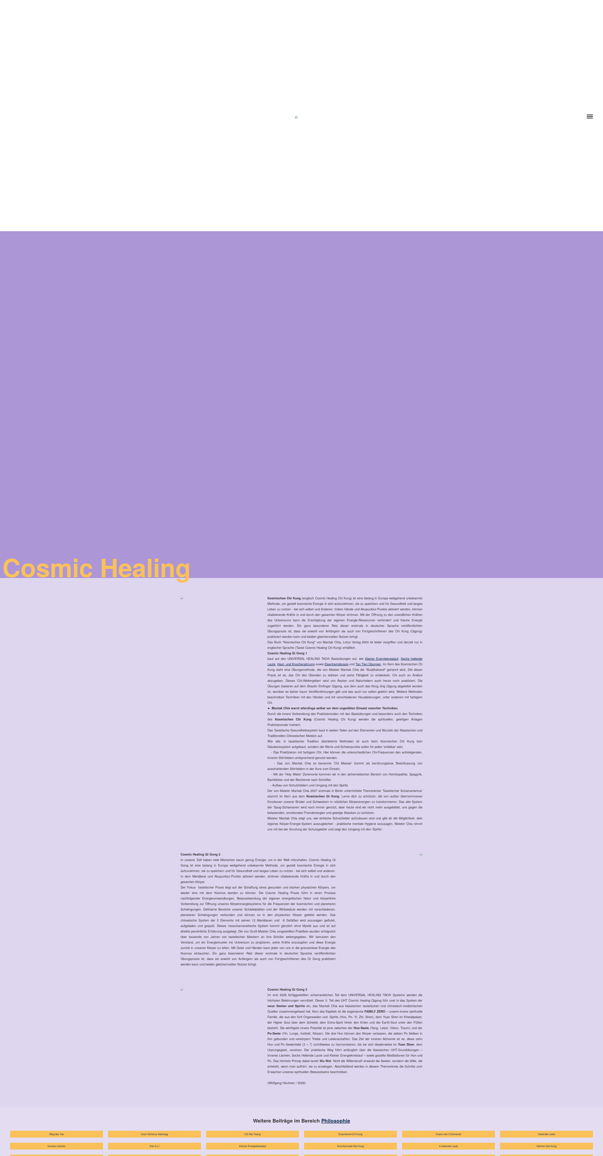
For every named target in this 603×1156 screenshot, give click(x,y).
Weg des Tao (56, 1134)
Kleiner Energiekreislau (381, 658)
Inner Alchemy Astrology (154, 1134)
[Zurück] (13, 117)
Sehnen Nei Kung (547, 1146)
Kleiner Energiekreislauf (252, 1146)
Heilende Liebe (546, 1134)
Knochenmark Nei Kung (350, 1146)
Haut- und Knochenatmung (296, 664)
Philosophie (335, 1120)
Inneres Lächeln (56, 1146)
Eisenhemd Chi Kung (350, 1134)
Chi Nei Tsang (252, 1134)
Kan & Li (154, 1146)
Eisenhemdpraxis (336, 664)
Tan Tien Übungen (368, 664)
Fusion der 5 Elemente (448, 1134)
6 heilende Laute (448, 1146)
